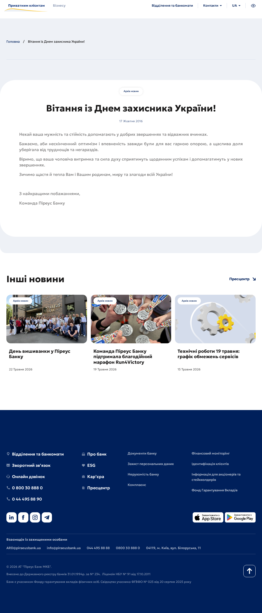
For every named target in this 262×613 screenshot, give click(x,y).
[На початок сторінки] (249, 571)
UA (234, 5)
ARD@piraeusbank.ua (23, 548)
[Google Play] (240, 517)
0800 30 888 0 (128, 548)
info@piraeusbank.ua (64, 548)
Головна (13, 41)
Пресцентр (239, 279)
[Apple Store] (208, 517)
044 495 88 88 (98, 548)
